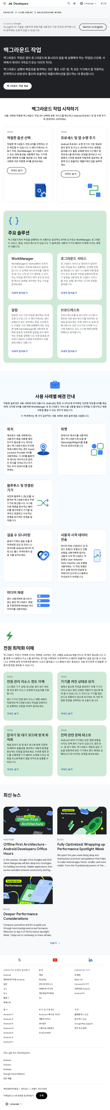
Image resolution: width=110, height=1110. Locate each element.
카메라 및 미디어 (46, 988)
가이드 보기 (16, 170)
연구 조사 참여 (80, 1028)
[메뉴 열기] (4, 3)
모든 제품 (7, 1078)
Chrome (7, 1065)
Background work (49, 12)
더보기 (55, 943)
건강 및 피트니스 (46, 984)
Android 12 (8, 1037)
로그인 (104, 3)
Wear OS (78, 979)
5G (40, 998)
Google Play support (83, 1023)
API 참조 (42, 1023)
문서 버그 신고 (80, 1019)
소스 (5, 988)
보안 (5, 984)
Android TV (79, 993)
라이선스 (25, 1089)
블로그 (6, 998)
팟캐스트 (7, 1002)
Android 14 (8, 1028)
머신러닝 (42, 979)
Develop (8, 12)
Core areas (25, 12)
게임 (41, 975)
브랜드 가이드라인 (39, 1089)
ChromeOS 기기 (81, 984)
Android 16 (8, 1019)
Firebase (7, 1069)
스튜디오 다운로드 (46, 1028)
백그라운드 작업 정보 (17, 86)
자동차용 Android (82, 988)
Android (7, 975)
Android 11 (8, 1042)
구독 (41, 1095)
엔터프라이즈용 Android (13, 979)
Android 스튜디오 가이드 (49, 1014)
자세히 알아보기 (19, 293)
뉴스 (5, 993)
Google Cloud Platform (14, 1074)
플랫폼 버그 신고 (81, 1014)
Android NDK (45, 1032)
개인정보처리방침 (46, 993)
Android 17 (8, 1014)
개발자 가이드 (45, 1019)
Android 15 (8, 1023)
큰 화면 (77, 975)
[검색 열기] (69, 3)
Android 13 (8, 1032)
